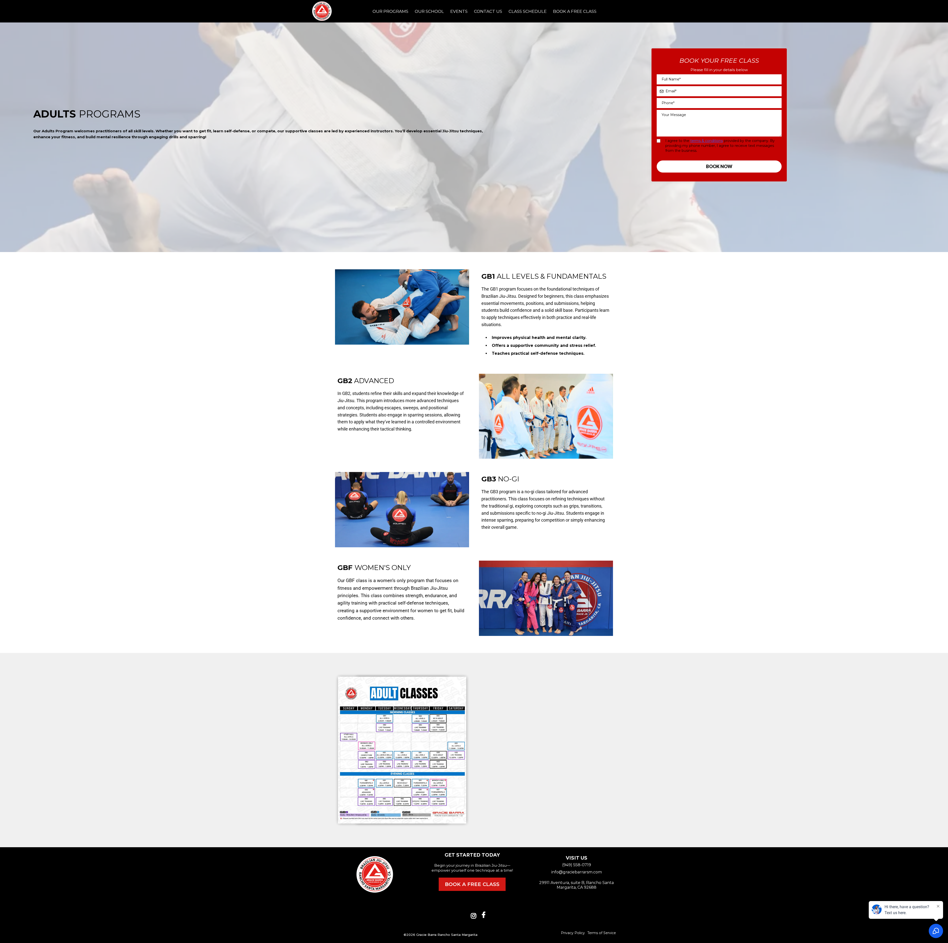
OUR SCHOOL (429, 11)
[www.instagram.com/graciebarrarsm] (475, 915)
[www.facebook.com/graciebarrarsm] (484, 915)
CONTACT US (488, 11)
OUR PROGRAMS (390, 11)
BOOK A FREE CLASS (574, 11)
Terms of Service (601, 933)
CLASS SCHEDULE (528, 11)
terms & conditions (706, 140)
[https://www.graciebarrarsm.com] (322, 11)
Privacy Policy (573, 933)
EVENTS (459, 11)
